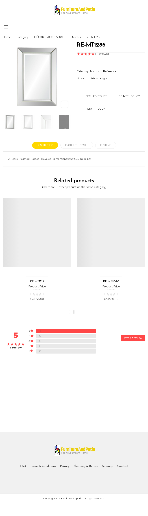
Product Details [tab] (76, 145)
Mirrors (94, 71)
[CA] (29, 376)
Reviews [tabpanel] (105, 145)
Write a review (133, 338)
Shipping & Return (86, 466)
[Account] (143, 27)
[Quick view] (44, 273)
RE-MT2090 (111, 281)
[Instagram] (77, 475)
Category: (83, 71)
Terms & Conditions (43, 466)
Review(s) (102, 53)
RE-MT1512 (37, 281)
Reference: (110, 71)
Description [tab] (45, 145)
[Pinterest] (91, 58)
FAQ (23, 466)
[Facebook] (71, 475)
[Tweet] (84, 58)
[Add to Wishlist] (29, 273)
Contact (122, 466)
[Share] (78, 58)
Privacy (64, 466)
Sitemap (107, 466)
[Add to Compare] (37, 273)
